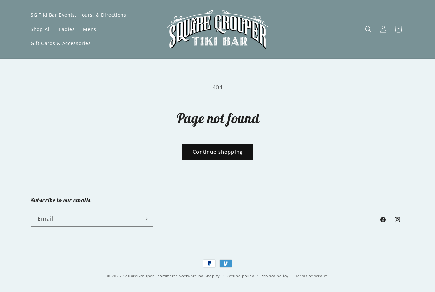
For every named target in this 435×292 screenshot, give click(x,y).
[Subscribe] (145, 219)
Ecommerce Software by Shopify (187, 275)
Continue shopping (218, 151)
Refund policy (240, 275)
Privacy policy (275, 275)
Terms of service (311, 275)
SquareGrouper (138, 275)
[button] (368, 29)
